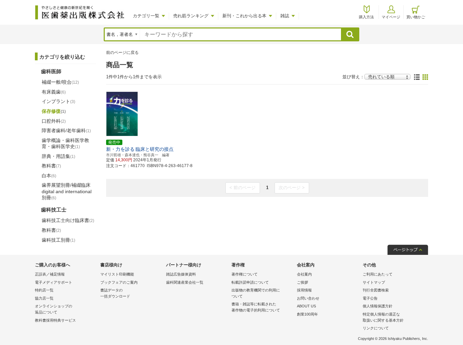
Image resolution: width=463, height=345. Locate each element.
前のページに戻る (122, 52)
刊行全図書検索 (376, 290)
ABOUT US (306, 306)
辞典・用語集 (58, 156)
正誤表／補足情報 (50, 274)
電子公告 (370, 298)
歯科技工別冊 (58, 240)
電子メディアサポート (53, 282)
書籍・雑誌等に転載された (256, 307)
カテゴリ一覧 (146, 15)
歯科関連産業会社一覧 (184, 282)
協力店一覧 (44, 298)
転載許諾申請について (250, 282)
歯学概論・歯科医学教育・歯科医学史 (65, 143)
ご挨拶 (302, 282)
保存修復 (54, 111)
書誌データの (115, 293)
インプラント (58, 101)
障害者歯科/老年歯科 (66, 130)
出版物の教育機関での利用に (256, 293)
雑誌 (284, 15)
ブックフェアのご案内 (119, 282)
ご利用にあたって (377, 274)
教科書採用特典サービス (55, 320)
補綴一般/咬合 (60, 82)
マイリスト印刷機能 (117, 274)
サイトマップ (374, 282)
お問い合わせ (308, 298)
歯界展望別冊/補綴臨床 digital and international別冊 (67, 191)
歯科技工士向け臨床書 (68, 220)
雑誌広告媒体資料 (181, 274)
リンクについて (376, 328)
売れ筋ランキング (190, 15)
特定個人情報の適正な (383, 317)
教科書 (51, 165)
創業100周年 (307, 314)
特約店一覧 (44, 290)
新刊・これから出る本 (244, 15)
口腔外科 (54, 121)
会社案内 (304, 274)
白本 (49, 175)
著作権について (245, 274)
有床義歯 (54, 92)
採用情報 (304, 290)
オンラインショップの (53, 309)
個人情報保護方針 (377, 306)
